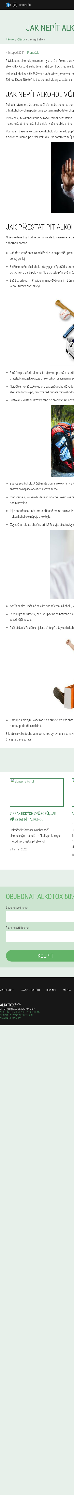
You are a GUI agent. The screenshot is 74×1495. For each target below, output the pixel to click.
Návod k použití (30, 990)
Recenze (51, 990)
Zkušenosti (7, 990)
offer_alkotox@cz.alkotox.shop (17, 1008)
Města (67, 990)
